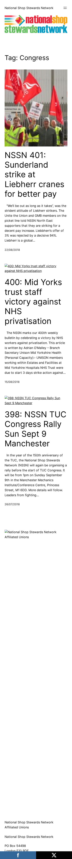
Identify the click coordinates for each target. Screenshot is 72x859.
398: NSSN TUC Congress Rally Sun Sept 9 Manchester (35, 429)
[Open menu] (65, 8)
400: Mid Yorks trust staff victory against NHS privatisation (33, 301)
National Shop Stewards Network (29, 8)
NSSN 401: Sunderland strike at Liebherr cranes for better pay (34, 174)
